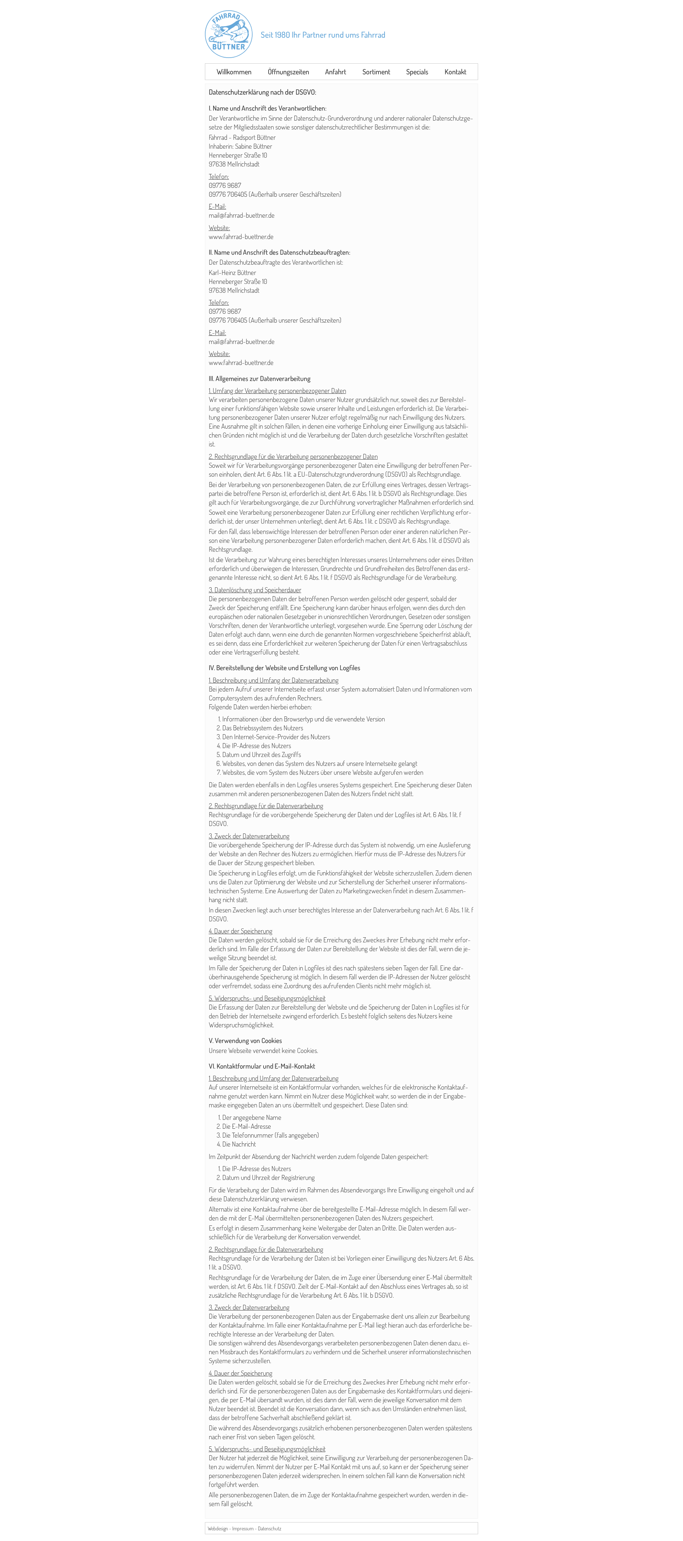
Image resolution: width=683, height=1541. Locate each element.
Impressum (243, 1528)
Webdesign (218, 1528)
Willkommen (234, 71)
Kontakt (455, 71)
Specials (417, 71)
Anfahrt (335, 71)
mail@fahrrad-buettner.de (242, 215)
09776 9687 (225, 185)
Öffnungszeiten (288, 71)
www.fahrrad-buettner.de (241, 236)
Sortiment (376, 71)
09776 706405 (228, 194)
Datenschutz (269, 1528)
